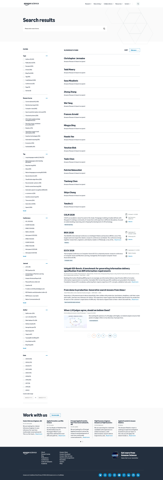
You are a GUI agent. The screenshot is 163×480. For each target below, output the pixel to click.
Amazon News (64, 452)
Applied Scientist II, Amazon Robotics (126, 422)
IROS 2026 (69, 232)
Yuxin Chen (69, 159)
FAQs (61, 463)
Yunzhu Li (68, 203)
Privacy (40, 475)
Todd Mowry (69, 69)
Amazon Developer (65, 454)
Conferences (45, 459)
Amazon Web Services (66, 456)
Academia (44, 463)
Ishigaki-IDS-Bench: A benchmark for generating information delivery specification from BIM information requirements (97, 269)
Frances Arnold (71, 114)
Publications (44, 458)
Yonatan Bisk (70, 147)
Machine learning (69, 224)
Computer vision (68, 260)
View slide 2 (82, 441)
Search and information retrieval (72, 302)
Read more (118, 240)
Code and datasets (46, 461)
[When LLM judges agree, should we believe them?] (75, 321)
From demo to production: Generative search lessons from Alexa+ (95, 290)
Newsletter (63, 459)
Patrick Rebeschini (73, 170)
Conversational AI (94, 320)
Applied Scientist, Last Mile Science (55, 422)
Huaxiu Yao (69, 136)
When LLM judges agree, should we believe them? (87, 310)
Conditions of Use (34, 475)
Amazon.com (26, 475)
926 (110, 336)
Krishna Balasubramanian (70, 313)
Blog (42, 456)
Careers (127, 4)
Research (88, 4)
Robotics (67, 242)
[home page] (31, 3)
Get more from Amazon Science (129, 454)
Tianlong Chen (71, 181)
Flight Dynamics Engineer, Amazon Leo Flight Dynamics (103, 422)
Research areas (45, 454)
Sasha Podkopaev (81, 313)
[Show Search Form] (138, 4)
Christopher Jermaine (74, 58)
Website (130, 221)
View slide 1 (80, 441)
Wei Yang (68, 103)
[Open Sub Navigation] (91, 4)
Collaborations (108, 4)
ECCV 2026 (69, 250)
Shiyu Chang (70, 192)
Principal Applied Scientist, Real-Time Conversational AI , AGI (80, 422)
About (43, 452)
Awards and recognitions (67, 458)
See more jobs (55, 415)
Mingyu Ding (70, 125)
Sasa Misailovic (71, 80)
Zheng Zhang (70, 91)
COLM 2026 (69, 214)
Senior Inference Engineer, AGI (32, 421)
